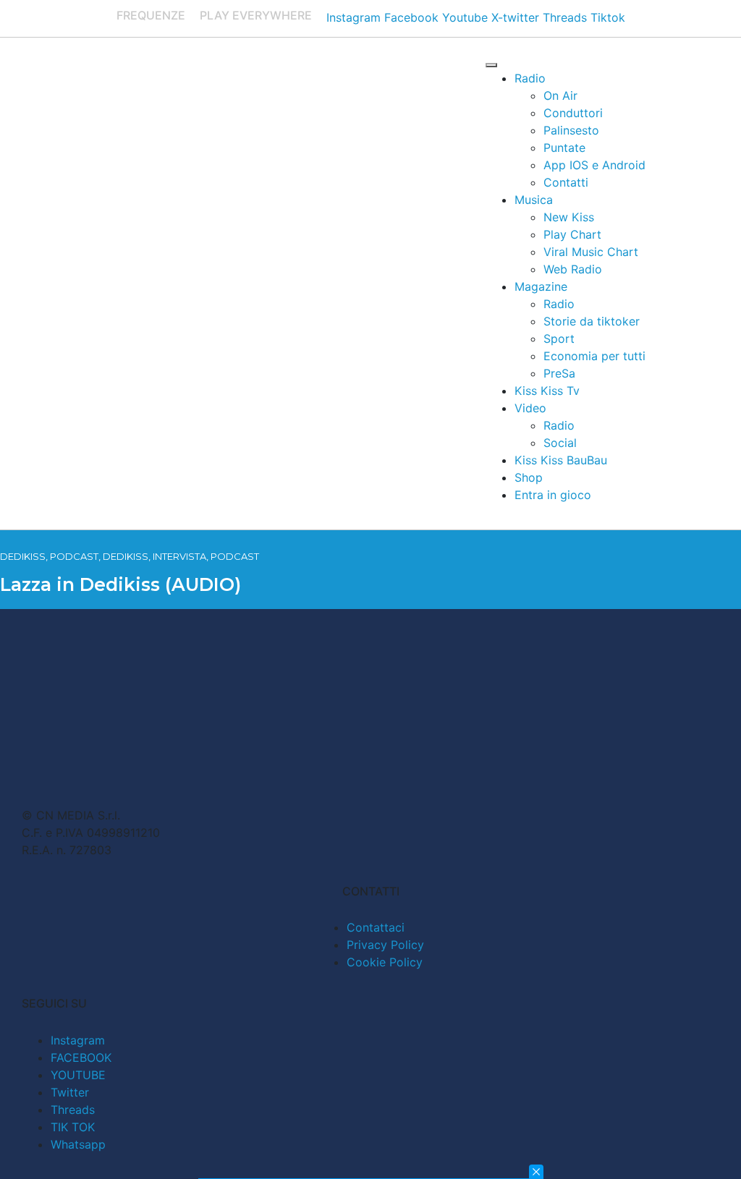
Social (560, 442)
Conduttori (573, 113)
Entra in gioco (553, 495)
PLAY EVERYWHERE (256, 15)
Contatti (565, 182)
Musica (534, 199)
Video (530, 408)
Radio (530, 78)
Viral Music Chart (590, 251)
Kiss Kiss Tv (547, 390)
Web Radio (572, 269)
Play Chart (572, 234)
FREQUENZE (151, 15)
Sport (559, 338)
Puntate (564, 147)
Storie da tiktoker (591, 321)
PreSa (559, 373)
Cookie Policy (385, 962)
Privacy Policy (385, 944)
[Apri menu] (491, 65)
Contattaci (376, 927)
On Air (560, 95)
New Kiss (568, 217)
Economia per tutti (594, 356)
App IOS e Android (594, 165)
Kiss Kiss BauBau (561, 460)
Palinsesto (571, 130)
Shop (529, 477)
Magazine (541, 286)
